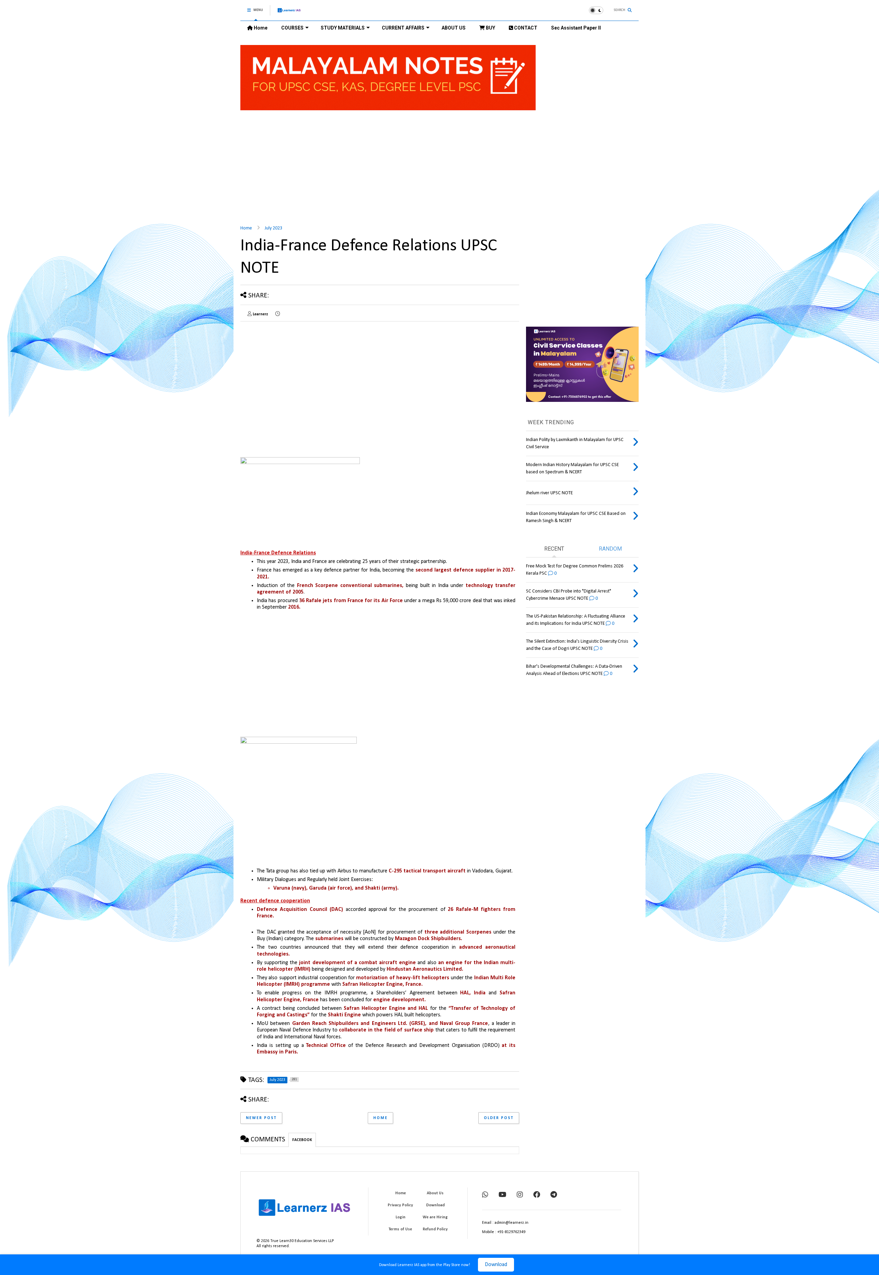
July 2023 (273, 228)
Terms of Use (400, 1229)
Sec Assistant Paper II (576, 28)
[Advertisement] (439, 163)
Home (260, 28)
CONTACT (525, 28)
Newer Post (261, 1118)
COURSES (292, 28)
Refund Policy (435, 1229)
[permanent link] (277, 314)
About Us (435, 1193)
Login (401, 1217)
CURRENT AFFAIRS (403, 28)
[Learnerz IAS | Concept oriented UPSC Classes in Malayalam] (289, 13)
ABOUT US (454, 28)
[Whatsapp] (485, 1195)
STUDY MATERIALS (343, 28)
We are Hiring (435, 1217)
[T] (553, 1195)
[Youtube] (502, 1195)
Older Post (499, 1118)
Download (496, 1264)
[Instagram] (520, 1195)
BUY (490, 28)
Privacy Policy (400, 1205)
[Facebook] (536, 1195)
